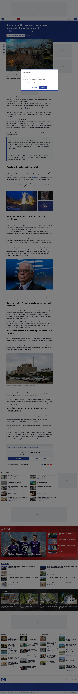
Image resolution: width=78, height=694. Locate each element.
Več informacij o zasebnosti (38, 77)
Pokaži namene (35, 87)
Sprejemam (43, 87)
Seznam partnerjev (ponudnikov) (28, 83)
